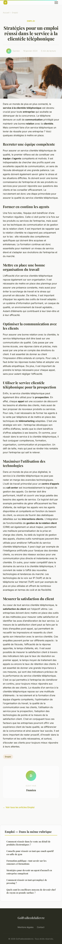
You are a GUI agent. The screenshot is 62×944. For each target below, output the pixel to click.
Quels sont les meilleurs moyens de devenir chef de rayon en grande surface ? (31, 891)
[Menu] (56, 2)
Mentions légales (25, 927)
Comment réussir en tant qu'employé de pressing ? (26, 881)
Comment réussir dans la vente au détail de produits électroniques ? (28, 843)
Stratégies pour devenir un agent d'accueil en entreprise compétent (29, 872)
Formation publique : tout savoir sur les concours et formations (26, 862)
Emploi (15, 12)
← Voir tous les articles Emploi (18, 807)
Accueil (6, 12)
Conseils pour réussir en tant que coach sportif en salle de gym (29, 853)
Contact (40, 927)
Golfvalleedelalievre (31, 918)
